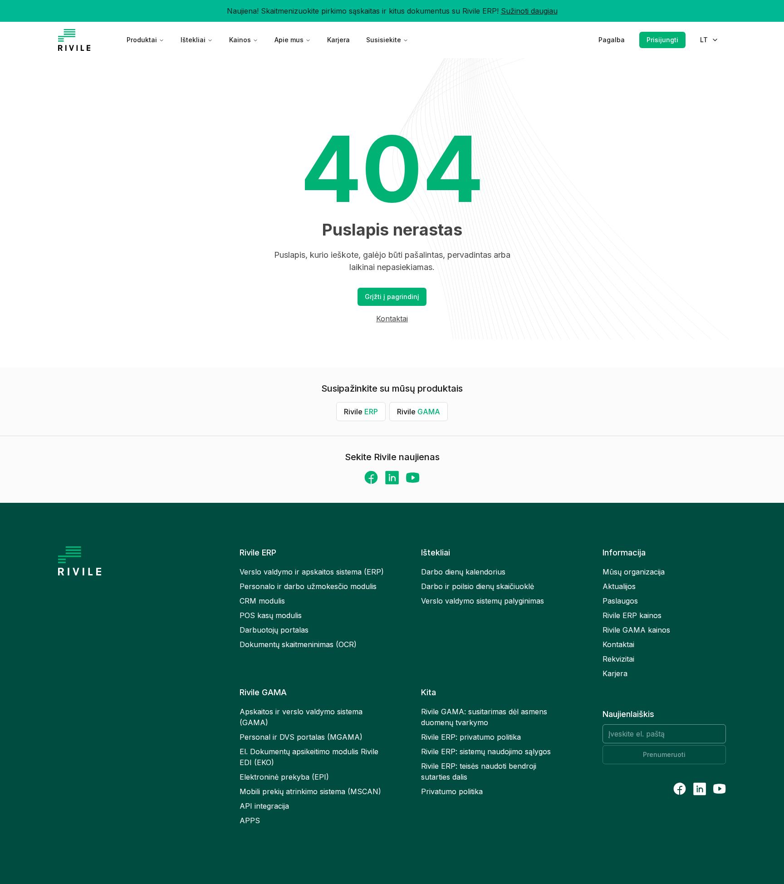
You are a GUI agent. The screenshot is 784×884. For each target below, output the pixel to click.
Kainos (240, 40)
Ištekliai (193, 40)
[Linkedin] (392, 478)
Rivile (361, 411)
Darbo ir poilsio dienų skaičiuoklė (477, 586)
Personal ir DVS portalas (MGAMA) (301, 737)
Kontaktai (392, 318)
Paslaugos (620, 600)
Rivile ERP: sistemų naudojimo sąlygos (486, 751)
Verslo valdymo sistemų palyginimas (482, 600)
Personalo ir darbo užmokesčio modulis (308, 586)
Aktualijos (619, 586)
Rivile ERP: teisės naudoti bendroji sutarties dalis (478, 771)
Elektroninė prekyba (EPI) (284, 776)
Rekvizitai (618, 658)
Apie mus (289, 40)
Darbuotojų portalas (274, 629)
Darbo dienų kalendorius (463, 571)
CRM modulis (262, 600)
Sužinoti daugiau (529, 10)
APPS (250, 820)
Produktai (142, 40)
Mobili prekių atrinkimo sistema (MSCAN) (310, 791)
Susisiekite (383, 40)
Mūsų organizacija (634, 571)
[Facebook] (371, 477)
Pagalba (611, 40)
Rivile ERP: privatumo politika (471, 737)
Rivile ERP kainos (632, 615)
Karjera (338, 40)
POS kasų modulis (271, 615)
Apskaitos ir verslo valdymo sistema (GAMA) (301, 717)
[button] (392, 297)
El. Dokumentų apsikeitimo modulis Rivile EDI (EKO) (309, 757)
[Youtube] (413, 477)
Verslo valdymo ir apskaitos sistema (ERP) (312, 571)
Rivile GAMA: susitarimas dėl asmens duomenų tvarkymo (484, 717)
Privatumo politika (452, 791)
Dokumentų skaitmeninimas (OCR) (298, 644)
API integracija (264, 805)
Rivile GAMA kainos (636, 629)
